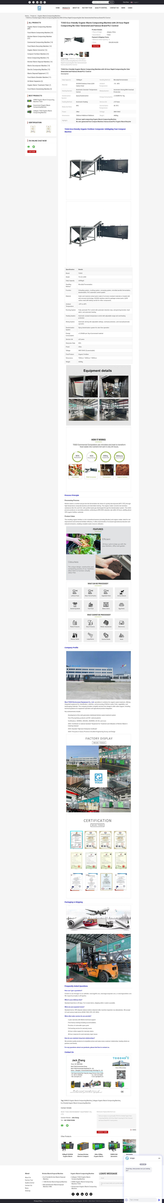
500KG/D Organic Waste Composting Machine (78, 1100)
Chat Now (126, 2)
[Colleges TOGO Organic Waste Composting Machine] (29, 111)
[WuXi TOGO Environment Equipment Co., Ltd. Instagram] (44, 2)
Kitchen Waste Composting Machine (39, 36)
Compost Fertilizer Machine (36, 54)
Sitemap (27, 1191)
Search (111, 2)
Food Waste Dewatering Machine (38, 89)
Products (66, 8)
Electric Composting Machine (37, 69)
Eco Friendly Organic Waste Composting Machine (76, 1103)
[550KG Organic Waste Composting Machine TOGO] (29, 100)
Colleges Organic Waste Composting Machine (106, 1100)
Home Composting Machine (36, 58)
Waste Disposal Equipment (36, 73)
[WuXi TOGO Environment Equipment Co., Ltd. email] (29, 147)
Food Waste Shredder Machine (37, 77)
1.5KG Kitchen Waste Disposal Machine (55, 1182)
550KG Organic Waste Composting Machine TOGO (82, 1182)
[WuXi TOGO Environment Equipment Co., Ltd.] (39, 8)
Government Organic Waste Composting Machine (84, 1187)
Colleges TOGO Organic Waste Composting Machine (81, 1178)
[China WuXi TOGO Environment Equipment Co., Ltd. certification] (33, 129)
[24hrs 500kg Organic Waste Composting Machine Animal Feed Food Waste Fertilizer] (98, 1146)
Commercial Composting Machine (38, 42)
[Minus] (159, 1158)
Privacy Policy (38, 1201)
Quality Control (101, 8)
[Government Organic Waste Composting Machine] (29, 106)
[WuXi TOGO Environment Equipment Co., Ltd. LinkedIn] (37, 2)
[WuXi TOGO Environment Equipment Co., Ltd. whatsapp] (34, 147)
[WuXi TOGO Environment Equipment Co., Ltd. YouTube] (41, 2)
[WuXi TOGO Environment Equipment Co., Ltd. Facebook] (29, 2)
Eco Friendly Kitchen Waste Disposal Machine (54, 1178)
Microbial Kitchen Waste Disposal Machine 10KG (53, 1185)
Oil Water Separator (34, 81)
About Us (76, 8)
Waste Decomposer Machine (37, 66)
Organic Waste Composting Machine (49, 16)
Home (58, 8)
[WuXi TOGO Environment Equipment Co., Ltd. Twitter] (33, 2)
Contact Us (114, 8)
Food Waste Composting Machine (38, 33)
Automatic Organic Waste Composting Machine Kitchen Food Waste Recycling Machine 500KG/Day (129, 1155)
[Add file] (126, 1200)
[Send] (159, 1200)
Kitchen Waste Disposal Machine (38, 62)
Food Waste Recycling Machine (37, 46)
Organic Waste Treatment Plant (38, 85)
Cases (130, 8)
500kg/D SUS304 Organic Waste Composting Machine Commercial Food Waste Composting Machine (67, 1155)
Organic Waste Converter (35, 50)
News (123, 8)
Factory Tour (87, 8)
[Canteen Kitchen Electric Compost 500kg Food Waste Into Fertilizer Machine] (83, 1146)
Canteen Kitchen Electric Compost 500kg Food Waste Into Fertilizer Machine (83, 1155)
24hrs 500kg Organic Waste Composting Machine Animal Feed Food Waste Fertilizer (98, 1155)
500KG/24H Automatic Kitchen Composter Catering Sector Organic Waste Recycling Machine (114, 1155)
